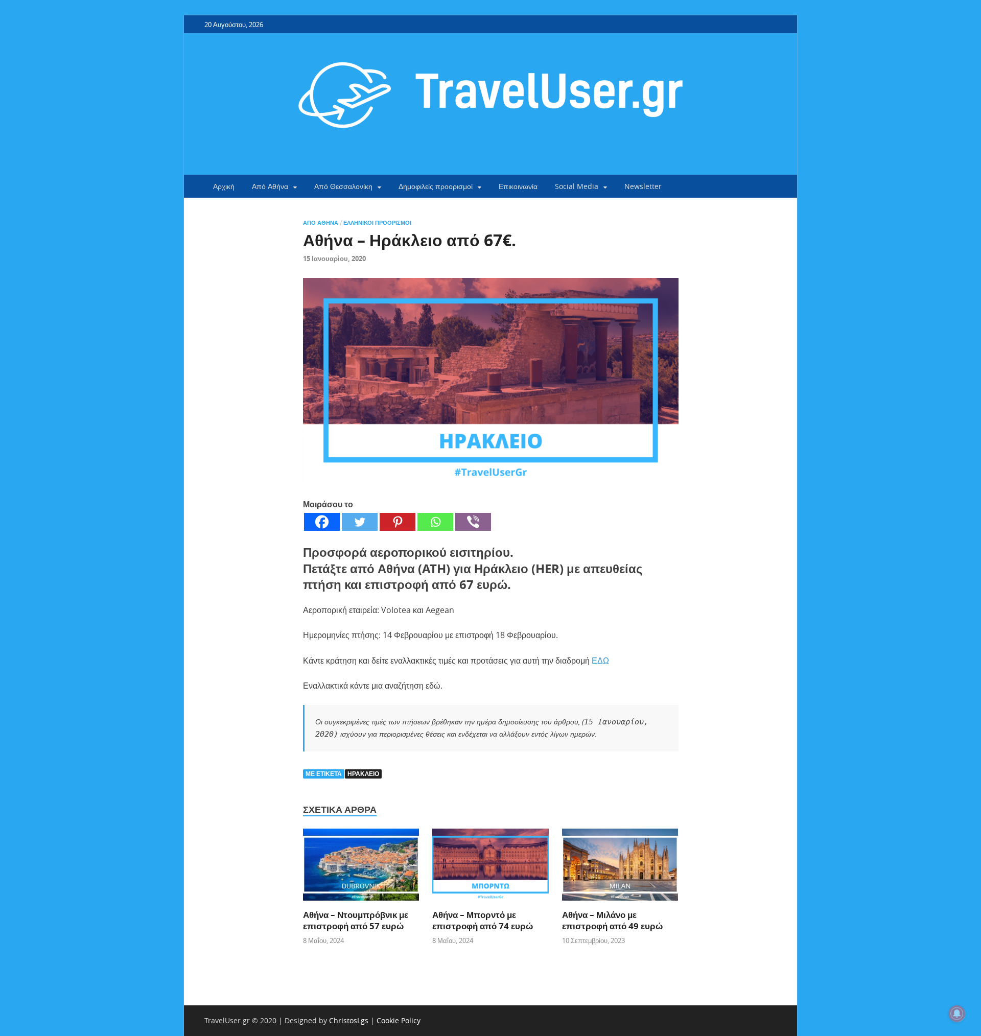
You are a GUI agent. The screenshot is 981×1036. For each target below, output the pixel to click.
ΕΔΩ (600, 660)
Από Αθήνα (270, 186)
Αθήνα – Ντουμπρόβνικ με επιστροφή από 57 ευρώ (355, 920)
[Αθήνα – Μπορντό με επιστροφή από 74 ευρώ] (490, 868)
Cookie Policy (399, 1020)
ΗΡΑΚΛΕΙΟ (363, 773)
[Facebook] (322, 522)
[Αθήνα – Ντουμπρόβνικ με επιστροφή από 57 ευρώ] (361, 868)
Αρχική (224, 186)
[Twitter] (360, 522)
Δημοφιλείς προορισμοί (436, 186)
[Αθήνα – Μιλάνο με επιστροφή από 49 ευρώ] (620, 868)
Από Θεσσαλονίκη (343, 186)
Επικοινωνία (518, 186)
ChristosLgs (348, 1020)
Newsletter (643, 186)
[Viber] (473, 522)
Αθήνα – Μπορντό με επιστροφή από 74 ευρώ (482, 920)
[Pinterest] (397, 522)
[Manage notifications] (957, 1013)
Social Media (576, 186)
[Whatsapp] (435, 522)
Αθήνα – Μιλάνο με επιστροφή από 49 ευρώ (612, 920)
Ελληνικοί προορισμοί (377, 222)
